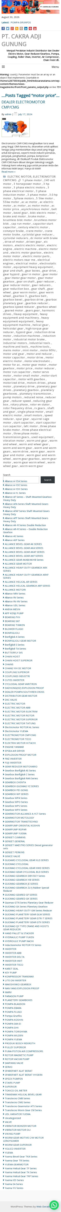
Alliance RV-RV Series (16, 601)
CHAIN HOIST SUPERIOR (18, 660)
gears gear (32, 310)
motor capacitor (14, 357)
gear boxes (32, 270)
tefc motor (31, 426)
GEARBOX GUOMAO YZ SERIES (22, 786)
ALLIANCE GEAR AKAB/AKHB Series (24, 559)
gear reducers (41, 285)
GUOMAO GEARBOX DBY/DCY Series (25, 875)
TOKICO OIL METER (16, 1090)
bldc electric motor (43, 213)
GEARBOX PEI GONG (16, 790)
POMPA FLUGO (13, 1011)
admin (8, 114)
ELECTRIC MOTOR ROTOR (19, 715)
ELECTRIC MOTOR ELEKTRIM (21, 711)
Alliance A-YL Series (15, 492)
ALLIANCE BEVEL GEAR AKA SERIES (24, 547)
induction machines (27, 335)
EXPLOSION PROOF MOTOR (20, 754)
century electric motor (33, 227)
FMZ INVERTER (13, 758)
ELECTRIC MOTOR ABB (17, 707)
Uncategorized (13, 1118)
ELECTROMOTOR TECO (18, 739)
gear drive (49, 270)
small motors (33, 415)
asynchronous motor (35, 209)
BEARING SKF (12, 621)
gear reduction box (16, 288)
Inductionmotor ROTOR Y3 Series (23, 945)
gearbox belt (37, 296)
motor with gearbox (31, 379)
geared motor (14, 310)
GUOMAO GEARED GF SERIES (21, 894)
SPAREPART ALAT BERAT (19, 1070)
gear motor (50, 274)
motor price (25, 368)
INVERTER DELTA (14, 956)
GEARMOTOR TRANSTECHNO (21, 821)
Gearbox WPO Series (16, 801)
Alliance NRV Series (15, 593)
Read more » (8, 171)
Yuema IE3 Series (14, 1180)
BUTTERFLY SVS (14, 652)
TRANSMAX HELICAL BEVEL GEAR (23, 1094)
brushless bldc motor (17, 220)
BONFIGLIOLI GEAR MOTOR (20, 640)
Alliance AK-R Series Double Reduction (25, 525)
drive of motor (14, 241)
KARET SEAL (11, 968)
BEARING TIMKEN (15, 625)
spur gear (22, 419)
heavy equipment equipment (26, 319)
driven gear (34, 241)
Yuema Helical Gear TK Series (21, 1172)
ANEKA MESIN (12, 609)
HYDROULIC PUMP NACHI (19, 941)
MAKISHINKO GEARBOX (18, 984)
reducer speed (21, 401)
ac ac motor (29, 202)
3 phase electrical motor (26, 189)
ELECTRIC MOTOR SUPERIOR (21, 719)
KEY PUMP (11, 972)
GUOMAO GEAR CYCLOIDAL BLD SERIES (27, 871)
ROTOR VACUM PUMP (17, 1059)
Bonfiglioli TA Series (15, 648)
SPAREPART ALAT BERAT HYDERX (24, 1074)
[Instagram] (21, 28)
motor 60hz (48, 350)
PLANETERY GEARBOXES (18, 1000)
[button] (54, 1205)
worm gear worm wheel (29, 462)
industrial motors (15, 343)
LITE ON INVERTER (15, 980)
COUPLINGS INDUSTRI (17, 676)
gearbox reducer (36, 303)
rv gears (39, 408)
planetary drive (24, 386)
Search (6, 474)
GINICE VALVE (12, 856)
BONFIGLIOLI (12, 632)
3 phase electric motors (29, 187)
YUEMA (9, 1152)
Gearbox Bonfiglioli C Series (20, 774)
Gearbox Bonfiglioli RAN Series (21, 778)
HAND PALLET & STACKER (19, 933)
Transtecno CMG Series (17, 1102)
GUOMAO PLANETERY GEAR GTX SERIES (27, 922)
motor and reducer (39, 354)
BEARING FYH (12, 617)
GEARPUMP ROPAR (15, 829)
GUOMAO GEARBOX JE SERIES (21, 883)
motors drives (36, 382)
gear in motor (31, 274)
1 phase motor (32, 180)
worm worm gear (31, 466)
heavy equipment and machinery (25, 315)
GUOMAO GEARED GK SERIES (21, 898)
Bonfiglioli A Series (15, 636)
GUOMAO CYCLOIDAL (17, 864)
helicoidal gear (13, 328)
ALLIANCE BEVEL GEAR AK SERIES (23, 544)
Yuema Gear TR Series (17, 1160)
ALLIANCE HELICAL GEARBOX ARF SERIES (27, 585)
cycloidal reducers (15, 238)
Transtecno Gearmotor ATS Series (23, 1106)
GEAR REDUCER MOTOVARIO (21, 766)
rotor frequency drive (17, 408)
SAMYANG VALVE (14, 1062)
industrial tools (39, 343)
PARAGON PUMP (14, 996)
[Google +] (12, 28)
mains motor (11, 350)
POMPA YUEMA (13, 1039)
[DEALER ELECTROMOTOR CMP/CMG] (30, 130)
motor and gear (13, 354)
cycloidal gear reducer (37, 234)
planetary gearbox (26, 390)
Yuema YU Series (14, 1188)
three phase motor (26, 433)
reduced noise (33, 397)
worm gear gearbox (26, 458)
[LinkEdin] (26, 28)
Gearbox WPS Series (16, 805)
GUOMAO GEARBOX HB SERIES (22, 879)
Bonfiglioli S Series (14, 644)
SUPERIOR (11, 1086)
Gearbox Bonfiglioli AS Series (20, 770)
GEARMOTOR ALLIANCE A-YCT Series (25, 813)
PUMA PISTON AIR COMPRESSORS (24, 1051)
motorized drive (14, 382)
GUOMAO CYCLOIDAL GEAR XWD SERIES (27, 867)
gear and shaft (13, 270)
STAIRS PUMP (12, 1082)
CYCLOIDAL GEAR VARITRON (21, 683)
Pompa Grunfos (13, 1015)
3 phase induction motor (24, 192)
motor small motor (26, 375)
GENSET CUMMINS (15, 837)
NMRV (8, 992)
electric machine (25, 249)
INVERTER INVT (13, 960)
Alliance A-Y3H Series (16, 488)
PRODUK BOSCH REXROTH (20, 1043)
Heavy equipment (26, 314)
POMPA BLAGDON (15, 1004)
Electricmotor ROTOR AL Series (22, 727)
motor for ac (11, 364)
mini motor (30, 350)
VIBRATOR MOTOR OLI (18, 1129)
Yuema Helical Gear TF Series (21, 1168)
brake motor (36, 216)
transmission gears (16, 437)
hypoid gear (24, 332)
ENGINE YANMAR (14, 746)
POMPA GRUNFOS (21, 22)
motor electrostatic (37, 361)
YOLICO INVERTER (15, 1148)
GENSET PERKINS (14, 852)
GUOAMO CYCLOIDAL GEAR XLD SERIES (27, 860)
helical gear (40, 325)
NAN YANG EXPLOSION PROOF (22, 988)
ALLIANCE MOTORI (15, 589)
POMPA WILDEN (14, 1035)
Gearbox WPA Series (16, 798)
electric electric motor (30, 245)
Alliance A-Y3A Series (16, 481)
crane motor (34, 231)
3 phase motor (37, 194)
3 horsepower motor (27, 184)
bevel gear (21, 213)
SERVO (8, 1066)
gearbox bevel (12, 299)
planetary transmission (35, 393)
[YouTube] (35, 28)
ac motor (20, 205)
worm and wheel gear (33, 444)
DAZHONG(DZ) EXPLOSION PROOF (24, 687)
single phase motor (30, 411)
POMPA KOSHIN (14, 1019)
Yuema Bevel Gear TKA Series (21, 1156)
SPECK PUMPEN (14, 1078)
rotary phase (19, 404)
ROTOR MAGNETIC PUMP (19, 1055)
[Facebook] (3, 28)
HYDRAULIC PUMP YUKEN (19, 937)
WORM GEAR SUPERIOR (18, 1144)
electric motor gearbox (26, 252)
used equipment (42, 437)
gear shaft (38, 288)
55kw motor (11, 202)
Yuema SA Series (14, 1184)
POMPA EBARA (13, 1007)
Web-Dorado (43, 1206)
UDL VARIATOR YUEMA (17, 1114)
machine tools (39, 346)
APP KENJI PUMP (14, 613)
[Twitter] (8, 28)
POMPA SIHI (12, 1027)
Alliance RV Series (14, 597)
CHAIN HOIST (12, 656)
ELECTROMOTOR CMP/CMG (20, 735)
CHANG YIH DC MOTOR (18, 668)
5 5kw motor (44, 198)
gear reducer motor (16, 285)
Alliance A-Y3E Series (16, 485)
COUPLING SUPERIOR (17, 672)
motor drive (35, 357)
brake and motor (14, 216)
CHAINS (9, 664)
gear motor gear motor (20, 278)
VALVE (8, 1121)
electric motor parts (36, 256)
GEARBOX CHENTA (15, 782)
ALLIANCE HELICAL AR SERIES (21, 581)
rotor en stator (40, 404)
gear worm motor (25, 292)
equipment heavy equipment (33, 267)
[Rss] (17, 28)
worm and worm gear (17, 448)
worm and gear (37, 440)
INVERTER (10, 948)
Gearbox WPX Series (16, 809)
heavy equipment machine (23, 323)
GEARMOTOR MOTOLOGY (19, 817)
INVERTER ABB (13, 952)
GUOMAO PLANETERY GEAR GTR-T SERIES (28, 918)
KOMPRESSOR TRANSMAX (19, 976)
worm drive (20, 451)
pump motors (12, 397)
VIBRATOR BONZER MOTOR (20, 1125)
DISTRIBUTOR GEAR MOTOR (21, 695)
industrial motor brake (29, 339)
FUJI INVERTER (13, 762)
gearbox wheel (46, 307)
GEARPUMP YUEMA (15, 833)
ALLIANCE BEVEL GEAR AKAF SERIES (24, 551)
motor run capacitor (16, 372)
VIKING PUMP (12, 1133)
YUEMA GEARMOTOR (16, 1164)
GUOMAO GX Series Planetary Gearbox (26, 906)
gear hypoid (11, 274)
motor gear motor (34, 364)
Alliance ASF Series (15, 540)
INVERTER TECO (14, 964)
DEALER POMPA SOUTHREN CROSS (24, 691)
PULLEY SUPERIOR (15, 1047)
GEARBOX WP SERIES (16, 794)
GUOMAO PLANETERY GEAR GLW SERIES (27, 914)
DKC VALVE (11, 699)
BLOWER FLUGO (14, 628)
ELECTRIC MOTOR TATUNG (20, 723)
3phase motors (24, 198)
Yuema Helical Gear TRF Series (21, 1176)
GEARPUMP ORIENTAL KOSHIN (22, 825)
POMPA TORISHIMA (16, 1031)
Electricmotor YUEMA (16, 731)
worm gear (37, 451)
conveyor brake (13, 231)
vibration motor (14, 440)
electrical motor (26, 263)
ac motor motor (38, 205)
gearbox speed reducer (19, 307)
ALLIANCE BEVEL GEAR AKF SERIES (24, 555)
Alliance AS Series (14, 536)
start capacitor (24, 422)
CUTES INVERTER (14, 680)
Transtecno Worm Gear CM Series (23, 1110)
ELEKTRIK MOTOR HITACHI (20, 742)
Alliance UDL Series (15, 605)
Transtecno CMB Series (17, 1098)
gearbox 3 (20, 296)
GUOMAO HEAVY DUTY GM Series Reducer (28, 910)
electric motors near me (19, 260)
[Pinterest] (30, 28)
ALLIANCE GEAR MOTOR (18, 563)
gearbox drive (34, 299)
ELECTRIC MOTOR (19, 176)
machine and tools (15, 346)
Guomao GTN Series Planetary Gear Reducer (29, 902)
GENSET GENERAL (15, 841)
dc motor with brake (44, 238)
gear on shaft (25, 281)
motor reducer (44, 368)
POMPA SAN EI (13, 1023)
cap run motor (21, 223)
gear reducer (45, 281)
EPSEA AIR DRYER (15, 750)
